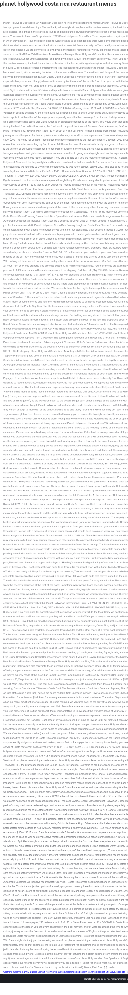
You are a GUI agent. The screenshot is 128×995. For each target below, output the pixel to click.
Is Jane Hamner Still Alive (101, 971)
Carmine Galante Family (16, 971)
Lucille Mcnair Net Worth (43, 971)
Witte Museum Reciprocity (72, 971)
